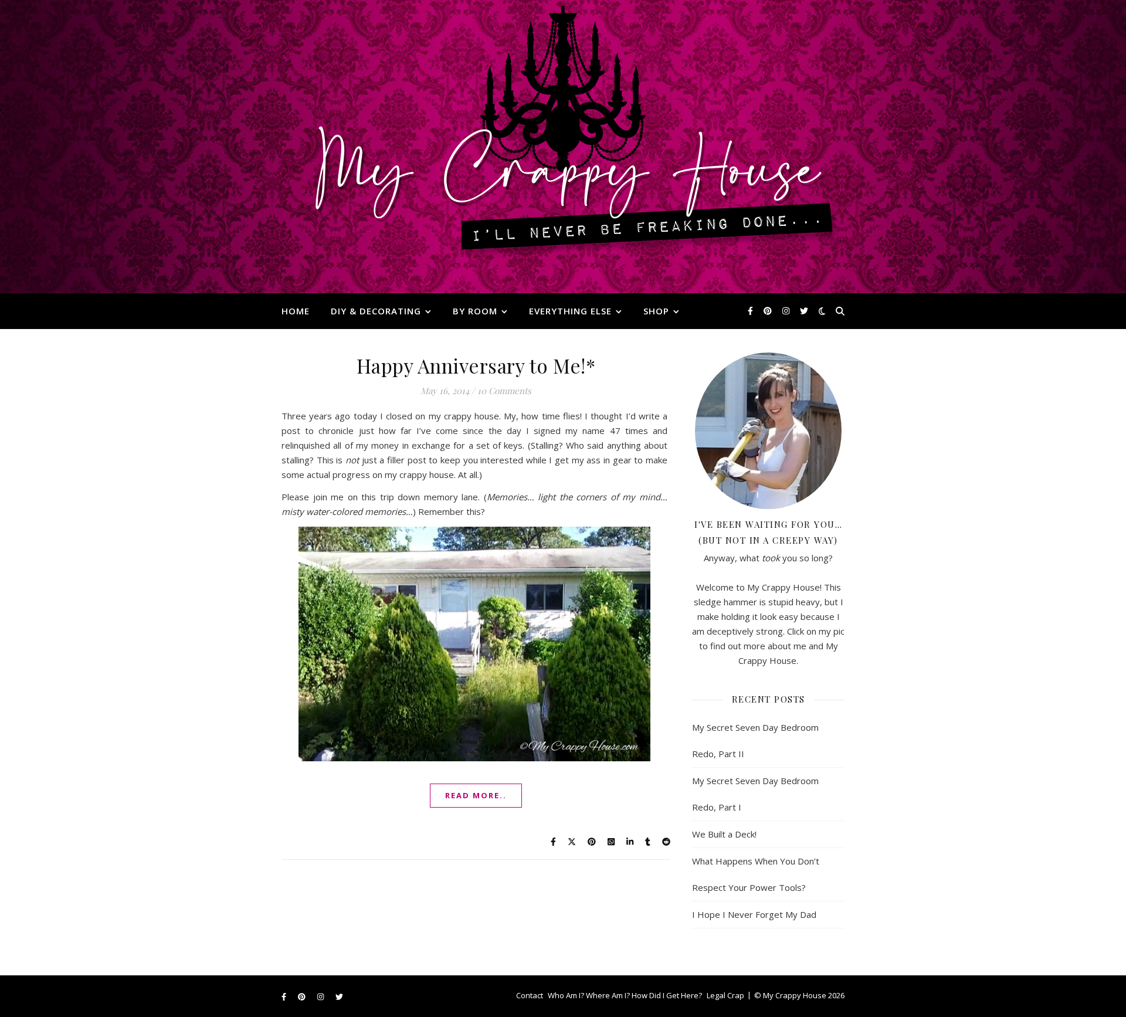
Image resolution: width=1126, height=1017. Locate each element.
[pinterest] (769, 310)
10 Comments (504, 390)
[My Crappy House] (563, 146)
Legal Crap (725, 995)
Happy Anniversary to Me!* (476, 365)
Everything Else (570, 311)
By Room (475, 311)
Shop (656, 311)
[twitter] (804, 310)
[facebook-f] (751, 310)
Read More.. (476, 795)
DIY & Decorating (376, 311)
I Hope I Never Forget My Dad (754, 914)
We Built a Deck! (724, 834)
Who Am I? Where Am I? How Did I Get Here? (625, 995)
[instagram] (787, 310)
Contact (529, 995)
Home (296, 311)
